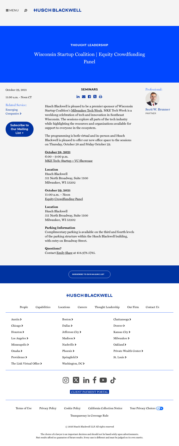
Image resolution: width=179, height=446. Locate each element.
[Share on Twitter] (94, 97)
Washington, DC (72, 363)
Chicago (16, 325)
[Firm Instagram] (67, 382)
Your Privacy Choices (143, 408)
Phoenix (67, 351)
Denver (118, 325)
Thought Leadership (89, 45)
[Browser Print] (100, 97)
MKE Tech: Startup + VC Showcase (69, 160)
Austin (15, 319)
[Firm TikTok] (113, 382)
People (24, 307)
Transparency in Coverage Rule (89, 415)
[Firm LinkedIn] (87, 382)
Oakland (119, 344)
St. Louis (119, 357)
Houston (17, 332)
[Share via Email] (83, 97)
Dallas (66, 325)
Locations (64, 307)
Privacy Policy (47, 408)
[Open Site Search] (26, 9)
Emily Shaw (64, 252)
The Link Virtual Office (25, 363)
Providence (18, 357)
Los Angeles (19, 338)
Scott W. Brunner (157, 109)
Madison (68, 338)
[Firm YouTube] (105, 382)
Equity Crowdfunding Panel (64, 198)
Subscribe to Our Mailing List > (19, 129)
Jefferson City (71, 332)
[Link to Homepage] (57, 11)
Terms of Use (24, 408)
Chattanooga (121, 319)
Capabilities (43, 307)
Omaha (16, 351)
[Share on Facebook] (89, 97)
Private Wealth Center (127, 351)
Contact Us (152, 307)
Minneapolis (19, 344)
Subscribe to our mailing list (88, 274)
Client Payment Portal (89, 392)
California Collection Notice (105, 408)
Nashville (68, 344)
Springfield (69, 357)
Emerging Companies (13, 111)
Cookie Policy (72, 408)
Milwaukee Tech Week (86, 110)
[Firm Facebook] (96, 382)
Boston (66, 319)
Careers (82, 307)
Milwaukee (120, 338)
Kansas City (121, 332)
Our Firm (133, 307)
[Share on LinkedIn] (78, 97)
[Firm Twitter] (77, 382)
